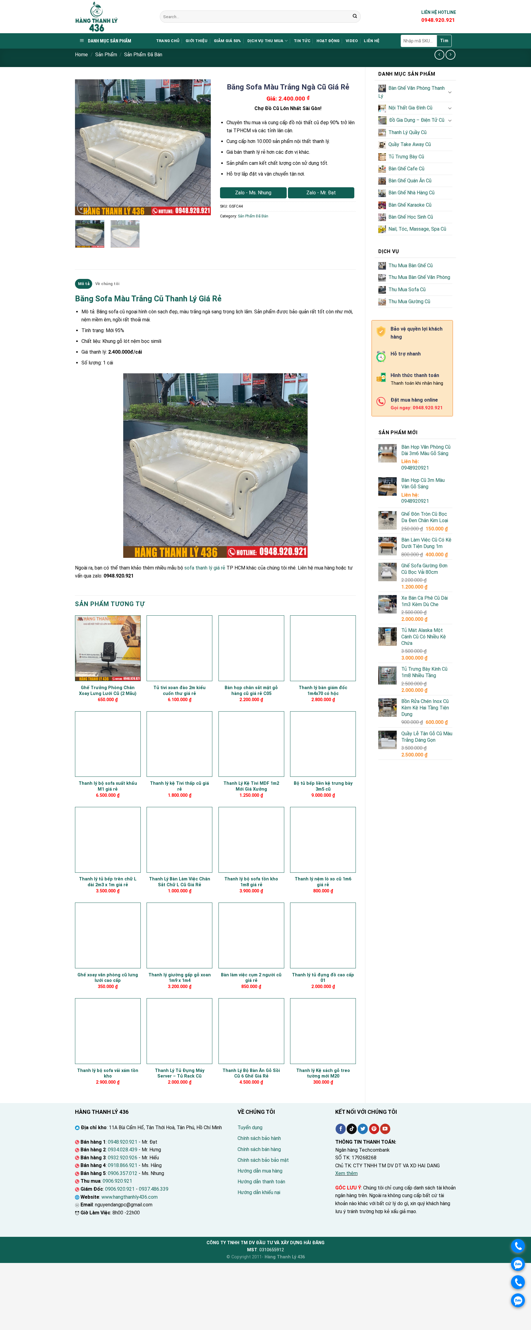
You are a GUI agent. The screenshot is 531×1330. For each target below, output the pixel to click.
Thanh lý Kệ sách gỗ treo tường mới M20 (323, 1073)
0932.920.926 (122, 1158)
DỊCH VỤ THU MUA (265, 40)
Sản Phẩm (106, 55)
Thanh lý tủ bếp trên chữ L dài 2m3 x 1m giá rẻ (107, 881)
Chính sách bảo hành (259, 1138)
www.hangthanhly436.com (129, 1197)
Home (81, 55)
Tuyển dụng (250, 1127)
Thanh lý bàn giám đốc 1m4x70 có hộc (323, 690)
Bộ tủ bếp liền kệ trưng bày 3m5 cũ (323, 786)
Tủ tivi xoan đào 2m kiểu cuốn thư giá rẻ (179, 690)
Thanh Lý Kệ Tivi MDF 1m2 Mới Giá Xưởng (251, 786)
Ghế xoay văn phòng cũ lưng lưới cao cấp (107, 977)
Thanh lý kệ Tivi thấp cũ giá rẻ (179, 786)
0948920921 (415, 468)
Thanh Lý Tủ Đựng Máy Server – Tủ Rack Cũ (179, 1073)
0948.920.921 (122, 1142)
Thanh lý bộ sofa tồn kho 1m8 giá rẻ (251, 881)
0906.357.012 (122, 1173)
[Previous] (85, 147)
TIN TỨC (302, 40)
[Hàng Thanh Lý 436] (113, 16)
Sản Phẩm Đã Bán (143, 55)
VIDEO (352, 40)
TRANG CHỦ (167, 40)
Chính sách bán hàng (259, 1149)
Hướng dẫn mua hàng (260, 1171)
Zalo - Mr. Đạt (321, 193)
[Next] (200, 147)
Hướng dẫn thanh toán (261, 1182)
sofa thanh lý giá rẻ (204, 568)
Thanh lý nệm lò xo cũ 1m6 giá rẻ (323, 881)
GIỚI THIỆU (197, 40)
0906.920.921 (117, 1181)
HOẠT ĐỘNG (328, 40)
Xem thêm (346, 1173)
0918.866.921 (122, 1165)
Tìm (444, 40)
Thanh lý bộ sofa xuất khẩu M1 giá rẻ (108, 786)
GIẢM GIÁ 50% (227, 40)
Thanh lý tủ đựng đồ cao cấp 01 (323, 977)
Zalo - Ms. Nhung (253, 193)
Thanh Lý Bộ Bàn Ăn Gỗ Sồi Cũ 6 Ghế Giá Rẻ (251, 1073)
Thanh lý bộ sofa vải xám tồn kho (107, 1073)
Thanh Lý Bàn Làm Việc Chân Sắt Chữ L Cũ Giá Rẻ (179, 881)
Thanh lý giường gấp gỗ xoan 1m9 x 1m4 (179, 977)
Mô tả (83, 283)
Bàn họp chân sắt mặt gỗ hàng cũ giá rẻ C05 (251, 690)
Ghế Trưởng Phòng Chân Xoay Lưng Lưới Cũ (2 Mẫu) (107, 690)
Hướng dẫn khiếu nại (259, 1192)
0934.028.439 (122, 1150)
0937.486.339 (153, 1189)
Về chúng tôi (107, 283)
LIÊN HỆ (372, 40)
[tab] (83, 284)
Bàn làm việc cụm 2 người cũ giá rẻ (251, 977)
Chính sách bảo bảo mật (263, 1160)
